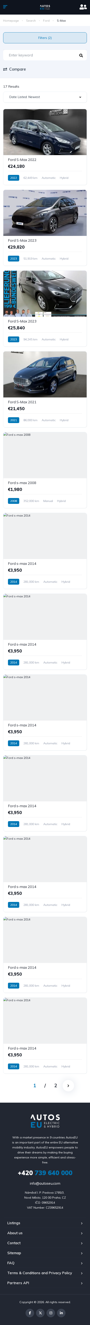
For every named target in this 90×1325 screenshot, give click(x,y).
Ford (46, 20)
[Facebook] (30, 1313)
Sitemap (14, 1253)
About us (15, 1233)
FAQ (10, 1263)
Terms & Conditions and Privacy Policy (39, 1273)
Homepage (11, 20)
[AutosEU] (45, 7)
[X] (40, 1313)
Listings (13, 1223)
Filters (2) (45, 38)
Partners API (18, 1283)
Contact (14, 1243)
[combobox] (45, 97)
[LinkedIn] (61, 1313)
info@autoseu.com (45, 1183)
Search (31, 20)
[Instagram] (50, 1313)
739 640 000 (45, 1173)
